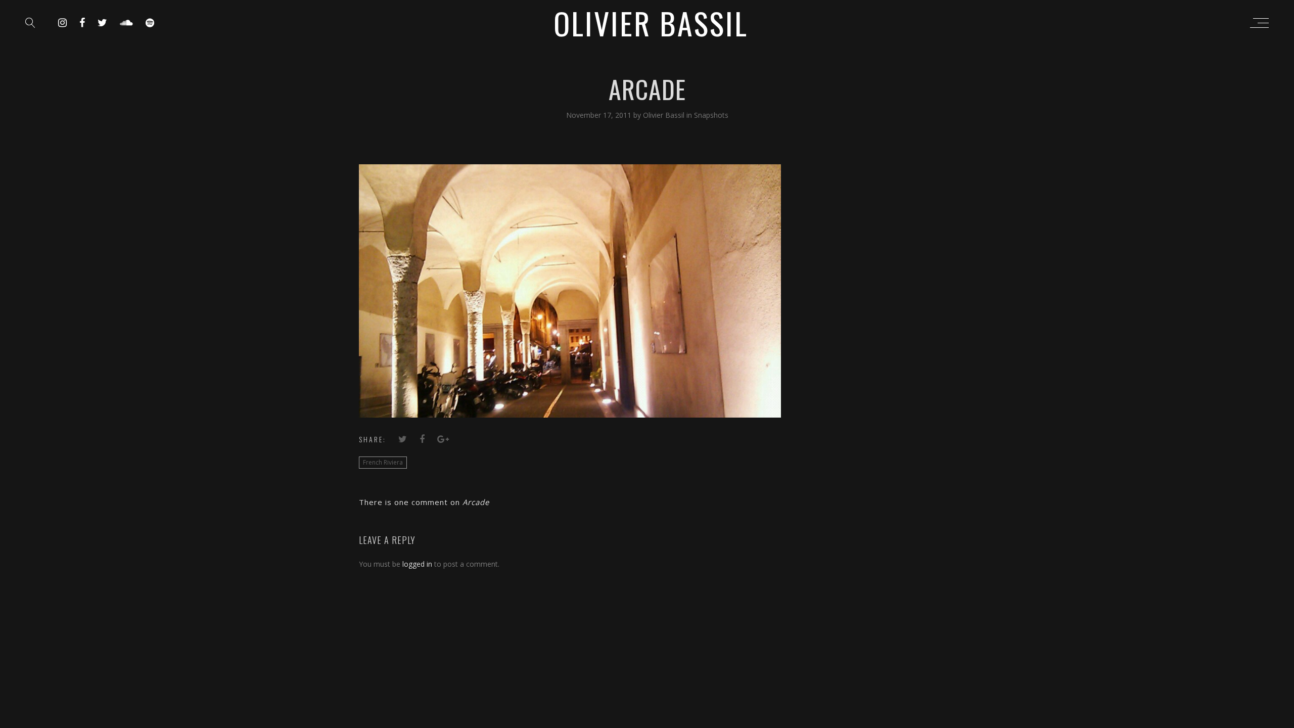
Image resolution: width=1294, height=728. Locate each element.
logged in (417, 564)
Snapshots (711, 115)
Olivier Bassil (664, 115)
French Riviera (383, 462)
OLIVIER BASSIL (650, 22)
